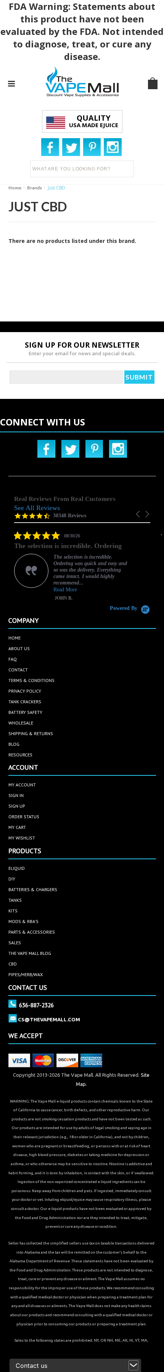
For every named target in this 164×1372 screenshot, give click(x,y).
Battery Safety (25, 712)
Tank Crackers (24, 701)
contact (18, 670)
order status (23, 816)
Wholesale (20, 723)
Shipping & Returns (30, 733)
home (14, 638)
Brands (34, 188)
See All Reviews (37, 508)
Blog (13, 744)
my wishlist (21, 838)
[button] (138, 514)
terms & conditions (31, 680)
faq (12, 659)
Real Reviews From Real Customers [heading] (65, 499)
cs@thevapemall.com (49, 1019)
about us (19, 648)
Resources (20, 755)
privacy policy (24, 691)
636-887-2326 (36, 1005)
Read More (65, 589)
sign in (16, 795)
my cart (17, 827)
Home (14, 188)
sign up (16, 806)
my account (22, 785)
